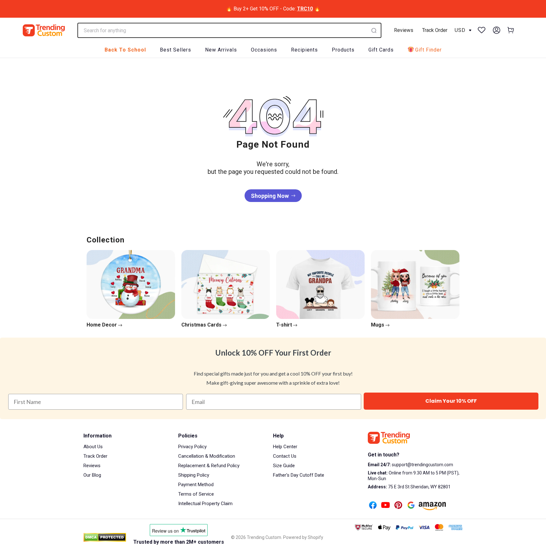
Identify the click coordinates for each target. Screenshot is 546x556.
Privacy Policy (192, 446)
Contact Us (284, 456)
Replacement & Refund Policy (209, 465)
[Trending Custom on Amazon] (432, 506)
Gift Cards (381, 50)
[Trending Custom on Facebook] (373, 505)
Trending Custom (264, 537)
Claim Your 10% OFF (451, 401)
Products (343, 50)
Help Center (285, 446)
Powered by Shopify (303, 537)
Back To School (125, 50)
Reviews (403, 30)
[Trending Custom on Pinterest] (398, 505)
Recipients (304, 50)
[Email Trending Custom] (411, 505)
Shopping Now (270, 195)
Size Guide (284, 465)
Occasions (264, 50)
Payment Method (196, 484)
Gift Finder (428, 50)
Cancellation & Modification (206, 456)
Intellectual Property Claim (205, 503)
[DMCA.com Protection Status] (104, 537)
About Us (93, 446)
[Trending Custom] (44, 30)
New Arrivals (221, 50)
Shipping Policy (193, 475)
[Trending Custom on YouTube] (385, 505)
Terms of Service (196, 494)
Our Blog (92, 475)
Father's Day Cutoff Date (298, 475)
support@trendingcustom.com (422, 464)
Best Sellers (175, 50)
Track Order (434, 30)
